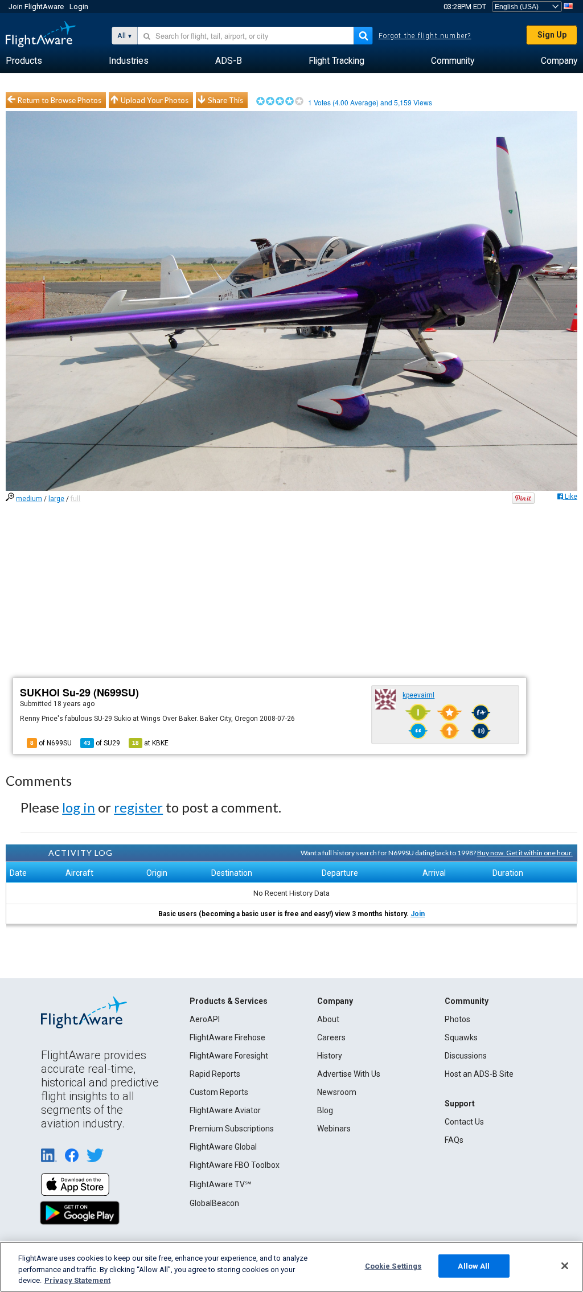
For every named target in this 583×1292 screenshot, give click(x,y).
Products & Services (229, 1001)
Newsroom (336, 1092)
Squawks (461, 1037)
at (150, 743)
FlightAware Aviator (225, 1110)
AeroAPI (205, 1019)
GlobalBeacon (214, 1203)
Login (78, 6)
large (56, 499)
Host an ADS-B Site (479, 1073)
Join (417, 914)
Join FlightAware (36, 6)
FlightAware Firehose (227, 1037)
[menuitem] (24, 61)
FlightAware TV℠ (220, 1184)
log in (78, 807)
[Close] (564, 1265)
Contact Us (464, 1121)
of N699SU (51, 743)
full (75, 499)
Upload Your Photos (154, 100)
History (329, 1055)
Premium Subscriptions (232, 1128)
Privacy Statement (77, 1280)
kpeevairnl (418, 695)
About (328, 1019)
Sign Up (551, 34)
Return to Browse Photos (59, 100)
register (138, 807)
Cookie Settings (393, 1265)
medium (29, 499)
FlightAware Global (223, 1146)
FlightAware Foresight (229, 1055)
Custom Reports (219, 1092)
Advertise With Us (348, 1073)
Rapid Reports (215, 1073)
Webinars (334, 1128)
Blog (325, 1110)
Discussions (466, 1055)
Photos (457, 1019)
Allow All (474, 1265)
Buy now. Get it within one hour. (525, 852)
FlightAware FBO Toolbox (235, 1165)
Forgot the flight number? (425, 36)
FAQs (454, 1140)
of (102, 743)
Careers (331, 1037)
